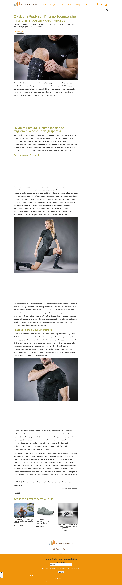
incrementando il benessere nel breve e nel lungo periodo (34, 310)
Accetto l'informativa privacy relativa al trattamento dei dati (61, 568)
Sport (44, 5)
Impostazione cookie (61, 553)
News (88, 5)
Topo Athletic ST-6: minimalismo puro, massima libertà (43, 521)
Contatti (66, 549)
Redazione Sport (19, 31)
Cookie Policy (56, 581)
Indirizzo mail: (61, 562)
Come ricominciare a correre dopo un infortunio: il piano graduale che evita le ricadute (24, 520)
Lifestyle (78, 5)
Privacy (1, 575)
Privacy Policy (46, 581)
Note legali (77, 581)
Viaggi (52, 5)
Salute (68, 5)
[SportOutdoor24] (61, 543)
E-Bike (61, 5)
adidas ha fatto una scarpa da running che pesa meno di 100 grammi (67, 526)
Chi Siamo (56, 549)
